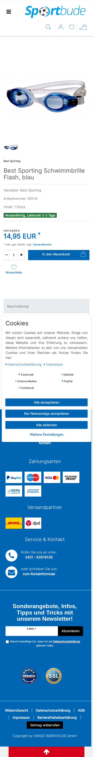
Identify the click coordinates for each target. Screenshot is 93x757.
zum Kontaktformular (39, 574)
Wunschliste (13, 272)
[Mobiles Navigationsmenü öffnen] (9, 11)
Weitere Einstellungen (46, 434)
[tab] (46, 306)
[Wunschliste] (71, 27)
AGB (81, 710)
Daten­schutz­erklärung (24, 364)
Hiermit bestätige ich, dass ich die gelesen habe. (45, 643)
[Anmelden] (61, 28)
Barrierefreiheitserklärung (57, 717)
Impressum (21, 717)
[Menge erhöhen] (21, 255)
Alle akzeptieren (46, 402)
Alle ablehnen (46, 425)
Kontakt (45, 443)
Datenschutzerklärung (53, 710)
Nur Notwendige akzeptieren (46, 413)
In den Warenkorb (56, 254)
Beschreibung (17, 306)
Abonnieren (70, 631)
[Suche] (49, 27)
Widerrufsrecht (16, 710)
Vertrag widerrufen (45, 725)
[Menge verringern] (6, 255)
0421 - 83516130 (39, 557)
